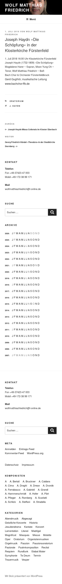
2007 (7, 355)
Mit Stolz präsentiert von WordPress (23, 576)
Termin (37, 555)
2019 (7, 278)
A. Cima (9, 485)
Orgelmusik (11, 543)
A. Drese (35, 485)
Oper (7, 539)
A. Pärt (45, 493)
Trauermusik (12, 559)
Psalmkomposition (28, 547)
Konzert (40, 526)
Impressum (28, 464)
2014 (7, 310)
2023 (7, 252)
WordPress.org (35, 453)
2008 (7, 349)
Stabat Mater (38, 551)
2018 (7, 285)
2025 (7, 240)
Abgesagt (27, 518)
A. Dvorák (48, 485)
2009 (7, 342)
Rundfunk (23, 551)
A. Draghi (22, 485)
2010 (7, 336)
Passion (25, 543)
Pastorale (10, 547)
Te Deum (25, 555)
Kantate (28, 526)
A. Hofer (33, 493)
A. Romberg (25, 497)
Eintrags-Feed (26, 449)
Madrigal (36, 531)
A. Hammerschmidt (15, 493)
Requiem (10, 551)
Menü (33, 19)
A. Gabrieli (29, 489)
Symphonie (11, 555)
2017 (7, 291)
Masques (24, 535)
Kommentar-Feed (14, 453)
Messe (36, 535)
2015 (7, 304)
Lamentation (11, 531)
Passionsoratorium (43, 543)
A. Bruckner (29, 481)
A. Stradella (39, 501)
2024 (7, 246)
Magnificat (10, 535)
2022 (7, 259)
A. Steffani (24, 501)
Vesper (25, 559)
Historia (33, 522)
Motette (47, 535)
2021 (7, 265)
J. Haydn (15, 106)
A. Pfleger (10, 497)
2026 (7, 233)
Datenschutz (12, 464)
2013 (7, 317)
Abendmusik (12, 518)
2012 (7, 323)
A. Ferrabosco (12, 489)
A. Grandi (43, 489)
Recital (45, 547)
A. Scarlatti (41, 497)
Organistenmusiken (38, 539)
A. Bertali (15, 481)
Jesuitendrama (13, 526)
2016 (7, 297)
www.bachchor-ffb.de (17, 83)
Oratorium (17, 101)
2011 (7, 329)
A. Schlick (10, 501)
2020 (7, 272)
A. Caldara (44, 481)
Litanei (24, 531)
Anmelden (10, 449)
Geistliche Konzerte (15, 522)
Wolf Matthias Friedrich (23, 7)
